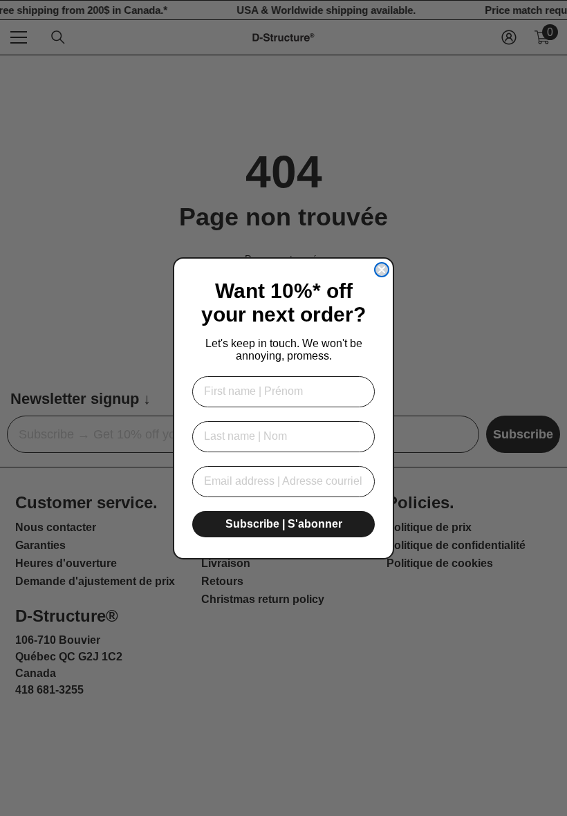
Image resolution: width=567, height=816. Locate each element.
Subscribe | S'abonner (283, 524)
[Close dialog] (382, 270)
